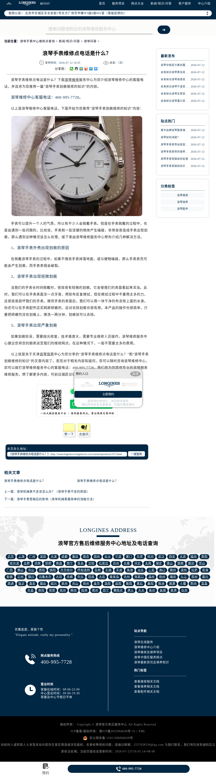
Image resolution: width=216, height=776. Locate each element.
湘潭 (172, 583)
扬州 (86, 583)
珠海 (130, 570)
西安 (172, 556)
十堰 (183, 583)
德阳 (42, 570)
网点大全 (137, 3)
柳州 (73, 590)
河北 (137, 563)
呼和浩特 (83, 570)
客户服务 (184, 3)
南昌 (59, 563)
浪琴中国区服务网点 (148, 657)
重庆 (75, 556)
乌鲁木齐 (45, 576)
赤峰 (70, 576)
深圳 (43, 556)
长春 (127, 563)
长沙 (107, 556)
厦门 (129, 556)
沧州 (127, 576)
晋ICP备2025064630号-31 (117, 731)
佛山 (20, 570)
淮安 (32, 583)
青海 (205, 570)
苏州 (116, 563)
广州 (32, 556)
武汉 (161, 556)
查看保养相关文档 (146, 686)
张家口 (139, 576)
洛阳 (107, 583)
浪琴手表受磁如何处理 (174, 158)
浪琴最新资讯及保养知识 (151, 662)
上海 (21, 556)
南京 (86, 556)
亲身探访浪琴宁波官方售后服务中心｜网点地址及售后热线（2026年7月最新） (175, 86)
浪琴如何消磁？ (170, 137)
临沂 (21, 583)
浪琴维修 (72, 80)
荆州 (193, 583)
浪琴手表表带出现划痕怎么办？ (175, 144)
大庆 (102, 576)
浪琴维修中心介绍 (146, 647)
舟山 (75, 583)
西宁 (106, 590)
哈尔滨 (14, 563)
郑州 (97, 556)
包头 (80, 576)
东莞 (140, 556)
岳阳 (118, 583)
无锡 (108, 570)
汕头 (141, 570)
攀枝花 (118, 590)
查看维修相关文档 (146, 681)
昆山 (202, 563)
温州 (151, 576)
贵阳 (204, 556)
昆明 (48, 563)
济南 (37, 563)
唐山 (170, 563)
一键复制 (136, 454)
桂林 (84, 590)
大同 (59, 576)
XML (142, 731)
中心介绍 (204, 3)
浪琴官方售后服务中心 (111, 724)
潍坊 (173, 576)
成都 (64, 556)
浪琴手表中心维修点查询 (37, 41)
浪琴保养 (47, 354)
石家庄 (103, 563)
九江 (184, 576)
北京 (11, 556)
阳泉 (91, 576)
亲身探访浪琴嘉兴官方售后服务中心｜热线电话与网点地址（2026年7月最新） (175, 100)
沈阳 (91, 563)
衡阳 (129, 583)
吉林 (97, 570)
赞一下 (69, 434)
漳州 (184, 570)
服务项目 (118, 3)
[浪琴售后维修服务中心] (27, 3)
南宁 (70, 563)
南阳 (41, 590)
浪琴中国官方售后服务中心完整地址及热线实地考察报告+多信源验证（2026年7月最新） (175, 65)
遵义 (130, 590)
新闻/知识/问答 (161, 3)
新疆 (10, 576)
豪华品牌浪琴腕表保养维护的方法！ (175, 130)
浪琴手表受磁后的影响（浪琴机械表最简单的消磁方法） (56, 499)
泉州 (63, 590)
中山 (31, 570)
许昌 (30, 590)
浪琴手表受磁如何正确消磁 (175, 166)
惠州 (95, 590)
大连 (183, 556)
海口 (162, 570)
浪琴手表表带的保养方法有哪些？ (175, 151)
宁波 (118, 556)
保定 (159, 563)
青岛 (80, 563)
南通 (11, 583)
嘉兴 (205, 576)
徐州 (162, 576)
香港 (173, 590)
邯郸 (180, 563)
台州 (184, 590)
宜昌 (204, 583)
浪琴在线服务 (143, 642)
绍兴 (54, 583)
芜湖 (119, 570)
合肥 (27, 563)
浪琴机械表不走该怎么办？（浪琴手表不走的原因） (53, 491)
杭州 (150, 556)
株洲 (161, 583)
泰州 (152, 590)
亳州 (64, 583)
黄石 (140, 583)
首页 (102, 3)
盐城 (163, 590)
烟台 (43, 583)
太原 (148, 563)
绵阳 (53, 570)
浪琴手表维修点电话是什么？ (24, 480)
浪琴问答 (90, 41)
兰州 (20, 576)
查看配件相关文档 (146, 691)
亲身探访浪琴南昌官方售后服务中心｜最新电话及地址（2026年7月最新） (175, 79)
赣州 (173, 570)
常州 (194, 576)
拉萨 (194, 570)
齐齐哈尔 (66, 570)
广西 (10, 570)
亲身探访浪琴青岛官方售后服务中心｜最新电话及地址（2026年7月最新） (175, 72)
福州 (193, 556)
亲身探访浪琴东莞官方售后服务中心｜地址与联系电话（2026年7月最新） (175, 93)
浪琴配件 (182, 208)
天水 (141, 590)
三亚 (151, 570)
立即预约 (108, 394)
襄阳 (150, 583)
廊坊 (191, 563)
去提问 (84, 434)
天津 (54, 556)
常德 (52, 590)
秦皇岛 (114, 576)
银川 (31, 576)
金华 (97, 583)
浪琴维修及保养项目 (148, 652)
